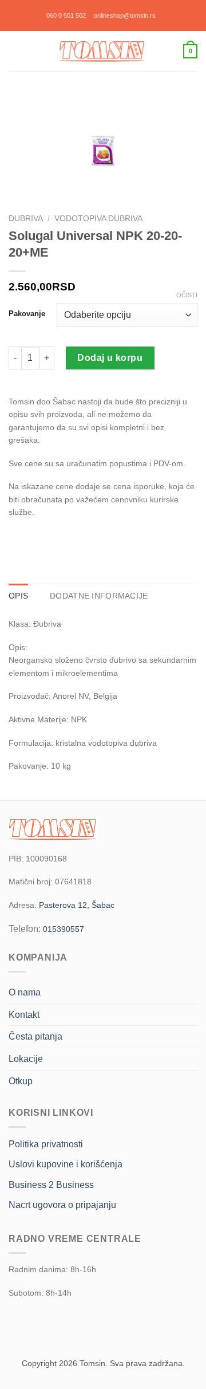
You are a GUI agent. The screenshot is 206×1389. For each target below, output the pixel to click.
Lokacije (26, 1059)
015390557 (63, 929)
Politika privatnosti (46, 1144)
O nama (25, 992)
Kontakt (24, 1015)
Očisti (186, 295)
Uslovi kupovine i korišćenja (65, 1164)
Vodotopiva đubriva (98, 218)
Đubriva (26, 218)
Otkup (21, 1081)
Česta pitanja (35, 1036)
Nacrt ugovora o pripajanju (62, 1205)
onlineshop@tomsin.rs (125, 15)
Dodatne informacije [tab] (99, 595)
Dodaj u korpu (109, 358)
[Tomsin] (103, 51)
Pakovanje (27, 314)
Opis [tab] (18, 595)
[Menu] (15, 51)
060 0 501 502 (66, 15)
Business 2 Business (51, 1185)
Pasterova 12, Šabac (76, 905)
